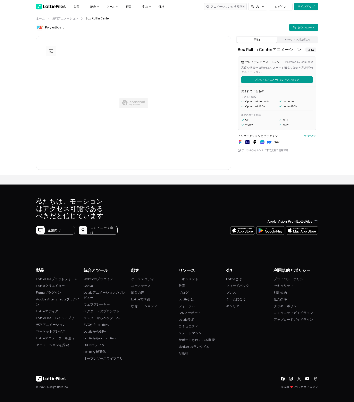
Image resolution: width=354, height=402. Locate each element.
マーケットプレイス (51, 331)
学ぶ (145, 6)
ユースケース (141, 286)
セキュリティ (283, 286)
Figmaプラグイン (48, 292)
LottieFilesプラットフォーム (57, 279)
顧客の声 (137, 292)
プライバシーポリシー (290, 279)
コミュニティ (188, 326)
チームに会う (236, 299)
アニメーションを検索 (225, 6)
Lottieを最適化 (95, 352)
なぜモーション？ (144, 306)
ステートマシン (190, 333)
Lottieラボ (186, 319)
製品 (76, 6)
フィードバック (237, 286)
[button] (39, 27)
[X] (299, 378)
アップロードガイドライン (293, 319)
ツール (111, 6)
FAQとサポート (190, 313)
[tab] (257, 40)
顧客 (129, 6)
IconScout (307, 61)
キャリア (232, 306)
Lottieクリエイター (50, 286)
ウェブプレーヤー (97, 304)
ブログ (183, 292)
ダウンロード (306, 27)
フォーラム (187, 306)
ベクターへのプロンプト (102, 311)
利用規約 (280, 292)
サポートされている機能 (197, 340)
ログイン (280, 6)
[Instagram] (290, 378)
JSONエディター (96, 345)
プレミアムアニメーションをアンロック (277, 79)
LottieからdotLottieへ (100, 338)
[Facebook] (282, 378)
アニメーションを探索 (52, 345)
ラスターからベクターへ (102, 318)
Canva (88, 286)
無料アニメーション (51, 325)
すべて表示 (310, 135)
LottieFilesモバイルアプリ (55, 318)
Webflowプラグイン (98, 279)
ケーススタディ (142, 279)
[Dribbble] (315, 378)
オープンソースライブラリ (103, 358)
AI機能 (183, 353)
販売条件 (280, 299)
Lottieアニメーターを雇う (55, 338)
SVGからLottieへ (96, 325)
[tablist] (277, 39)
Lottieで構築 (140, 299)
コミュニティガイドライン (293, 313)
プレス (231, 292)
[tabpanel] (277, 110)
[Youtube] (307, 378)
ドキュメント (188, 279)
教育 (182, 286)
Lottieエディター (48, 311)
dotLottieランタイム (194, 346)
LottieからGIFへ (95, 331)
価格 (161, 6)
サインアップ (306, 6)
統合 (93, 6)
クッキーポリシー (287, 306)
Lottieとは (186, 299)
